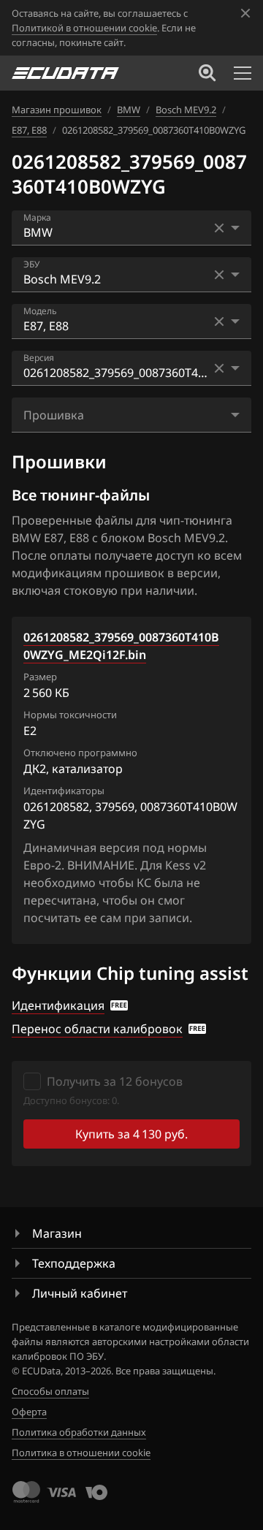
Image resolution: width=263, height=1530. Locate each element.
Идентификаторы (63, 790)
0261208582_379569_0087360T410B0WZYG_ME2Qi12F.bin (121, 646)
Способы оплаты (50, 1391)
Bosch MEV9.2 (186, 109)
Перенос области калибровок (97, 1029)
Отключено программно (80, 752)
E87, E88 (29, 130)
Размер (40, 676)
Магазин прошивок (57, 109)
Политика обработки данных (79, 1432)
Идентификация (58, 1005)
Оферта (29, 1411)
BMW (128, 109)
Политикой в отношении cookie (84, 27)
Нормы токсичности (70, 714)
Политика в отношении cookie (81, 1452)
